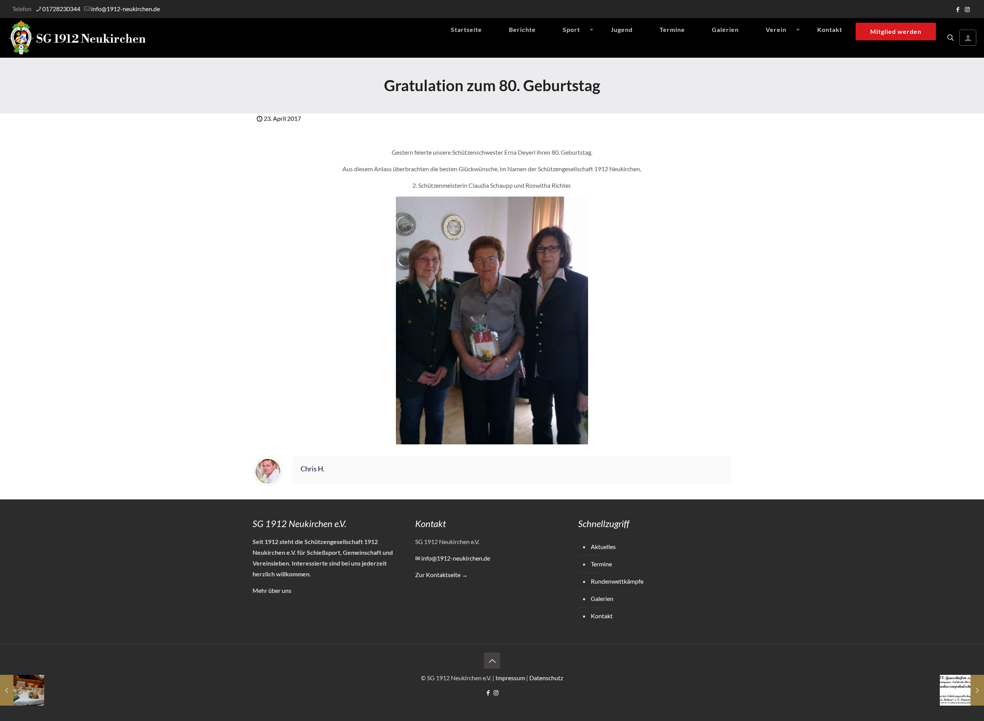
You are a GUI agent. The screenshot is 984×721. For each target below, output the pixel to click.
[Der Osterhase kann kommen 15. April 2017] (22, 690)
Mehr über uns (272, 590)
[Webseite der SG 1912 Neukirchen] (77, 37)
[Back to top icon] (492, 661)
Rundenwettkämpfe (617, 581)
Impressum (510, 677)
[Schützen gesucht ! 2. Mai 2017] (962, 690)
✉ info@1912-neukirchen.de (452, 558)
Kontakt (602, 615)
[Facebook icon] (958, 9)
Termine (601, 563)
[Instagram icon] (967, 9)
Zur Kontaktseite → (441, 574)
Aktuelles (603, 546)
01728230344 (61, 8)
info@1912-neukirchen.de (125, 8)
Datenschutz (546, 677)
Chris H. (313, 469)
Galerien (602, 598)
